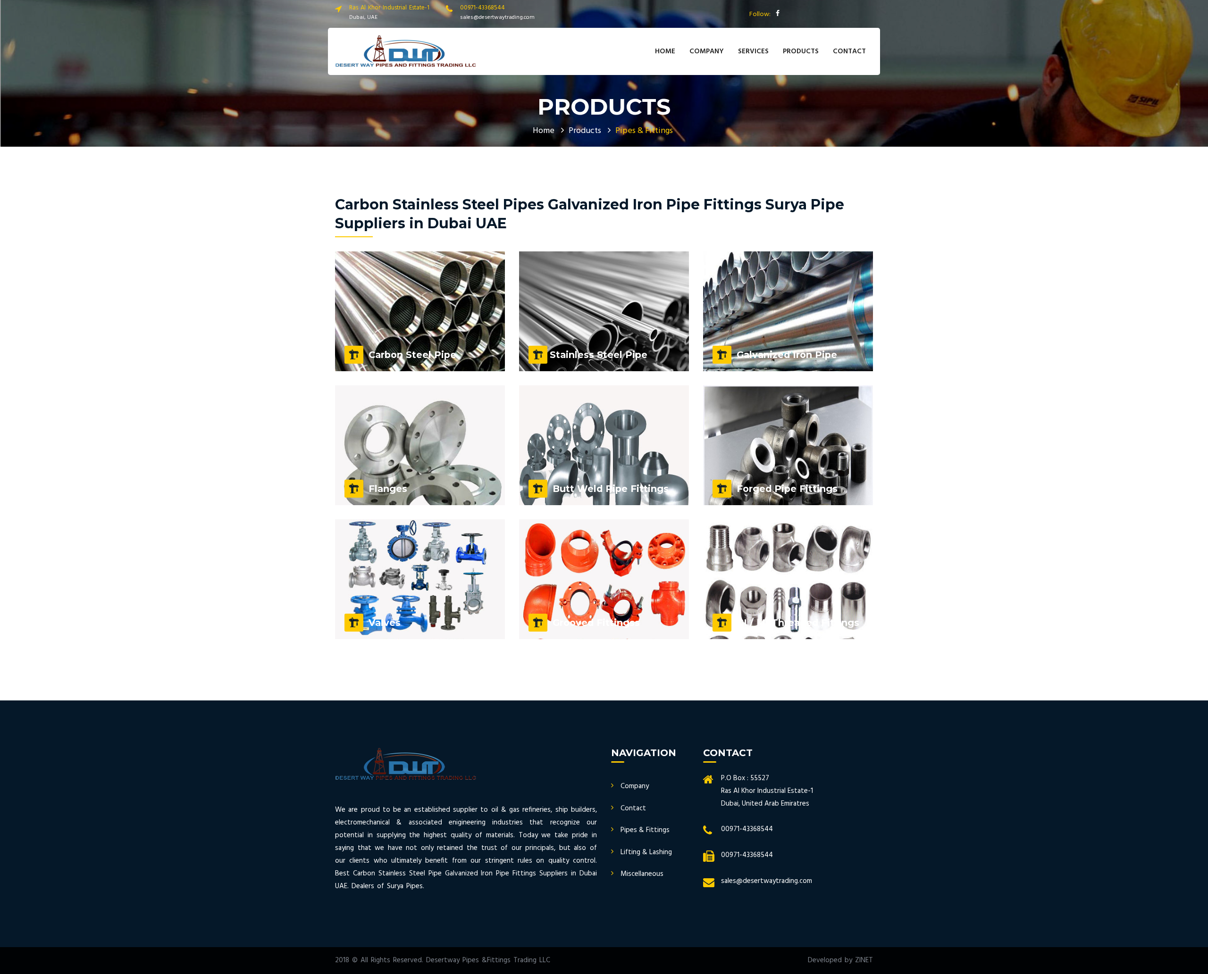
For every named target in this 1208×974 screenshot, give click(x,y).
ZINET (864, 960)
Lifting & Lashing (646, 852)
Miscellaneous (642, 874)
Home (665, 51)
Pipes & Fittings (645, 830)
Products (585, 131)
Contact (849, 51)
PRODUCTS (801, 51)
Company (706, 51)
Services (753, 51)
